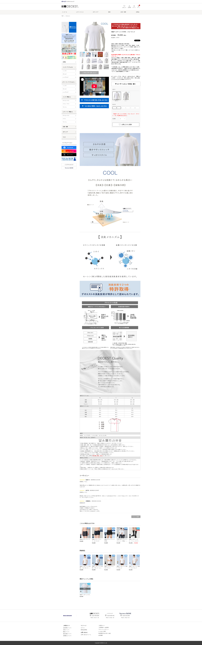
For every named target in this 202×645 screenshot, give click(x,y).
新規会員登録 (84, 629)
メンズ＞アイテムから (68, 67)
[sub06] (88, 60)
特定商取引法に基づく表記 (104, 633)
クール (64, 118)
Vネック (124, 76)
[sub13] (100, 66)
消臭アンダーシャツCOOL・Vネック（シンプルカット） (97, 568)
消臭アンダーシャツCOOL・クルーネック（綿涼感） (85, 568)
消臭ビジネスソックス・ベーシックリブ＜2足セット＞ (134, 541)
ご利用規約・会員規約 (103, 627)
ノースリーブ (120, 77)
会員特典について (67, 627)
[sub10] (82, 66)
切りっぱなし (127, 77)
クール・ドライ (66, 103)
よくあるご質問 (102, 631)
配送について (66, 631)
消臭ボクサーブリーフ (85, 539)
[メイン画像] (82, 54)
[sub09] (106, 60)
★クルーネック (131, 76)
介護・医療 (123, 12)
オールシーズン (66, 100)
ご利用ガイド (101, 625)
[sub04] (106, 54)
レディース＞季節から (68, 111)
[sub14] (106, 66)
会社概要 (100, 635)
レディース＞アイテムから (68, 82)
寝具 (109, 12)
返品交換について (67, 633)
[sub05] (82, 60)
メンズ (63, 12)
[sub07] (94, 60)
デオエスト (70, 7)
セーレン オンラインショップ (68, 1)
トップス (65, 70)
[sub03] (100, 54)
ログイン (83, 627)
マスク (64, 137)
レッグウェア (65, 77)
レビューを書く (136, 516)
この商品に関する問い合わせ (89, 72)
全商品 (137, 12)
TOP (62, 16)
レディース (79, 12)
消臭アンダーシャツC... (85, 594)
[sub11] (88, 66)
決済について (66, 629)
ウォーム (65, 107)
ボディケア (95, 12)
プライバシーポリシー (103, 629)
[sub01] (88, 54)
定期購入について (67, 635)
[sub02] (94, 54)
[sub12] (94, 66)
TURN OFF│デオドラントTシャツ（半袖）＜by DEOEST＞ (122, 541)
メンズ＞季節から (67, 96)
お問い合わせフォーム (86, 634)
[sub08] (100, 60)
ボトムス (65, 74)
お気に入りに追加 (127, 124)
